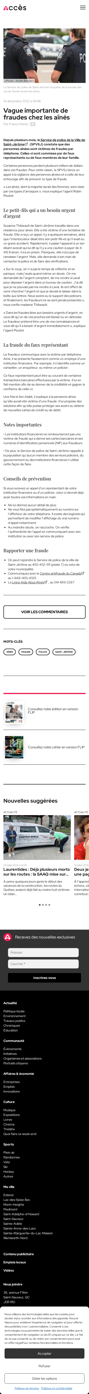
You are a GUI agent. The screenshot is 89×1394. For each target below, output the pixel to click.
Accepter (44, 1353)
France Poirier (19, 124)
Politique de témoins (27, 1388)
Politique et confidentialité (56, 1388)
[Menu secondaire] (83, 7)
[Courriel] (33, 124)
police (43, 651)
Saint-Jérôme (64, 651)
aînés (9, 651)
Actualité (10, 812)
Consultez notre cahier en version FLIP (56, 747)
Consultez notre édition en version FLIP (53, 711)
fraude (25, 651)
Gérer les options (44, 1378)
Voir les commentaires (44, 612)
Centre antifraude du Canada (60, 573)
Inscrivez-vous (44, 978)
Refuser (44, 1366)
